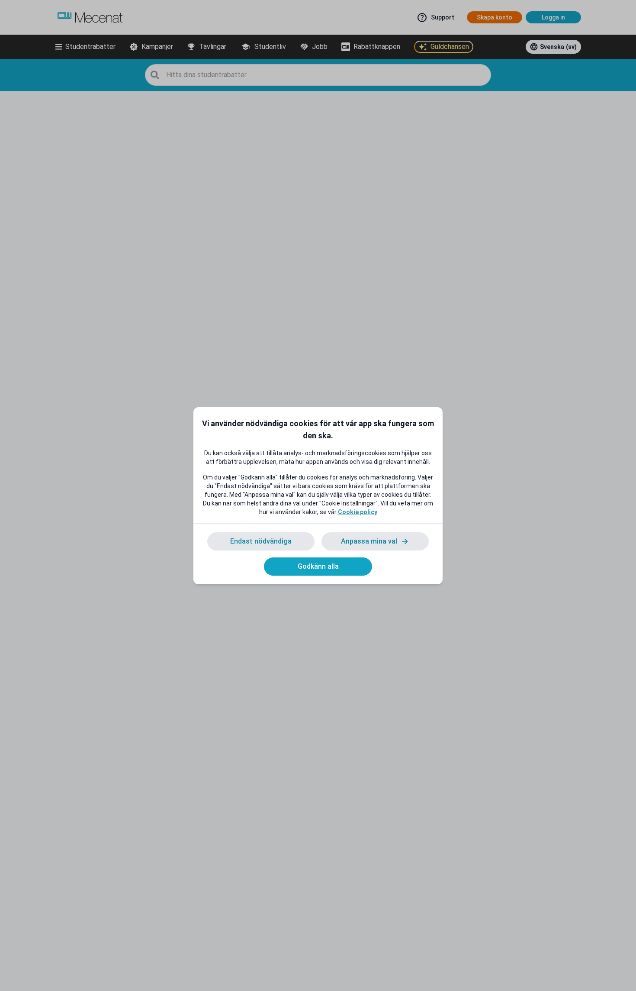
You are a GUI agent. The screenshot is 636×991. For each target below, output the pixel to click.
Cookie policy (357, 511)
